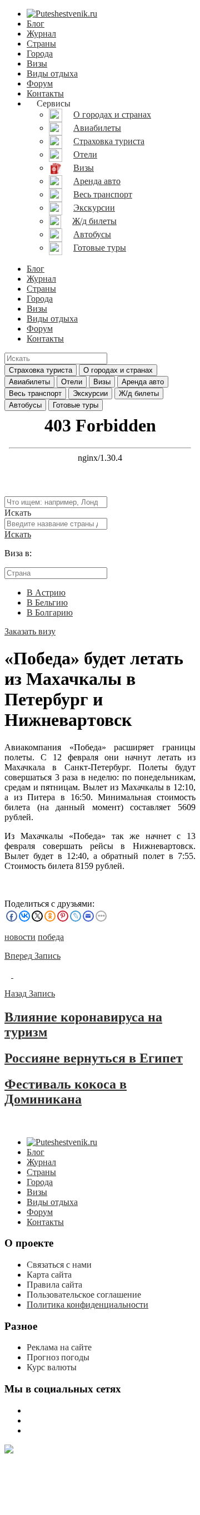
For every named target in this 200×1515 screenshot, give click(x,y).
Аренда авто (143, 382)
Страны (41, 43)
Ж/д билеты (139, 393)
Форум (40, 83)
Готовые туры (75, 405)
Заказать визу (30, 631)
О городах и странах (118, 370)
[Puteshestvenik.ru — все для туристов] (62, 13)
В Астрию (46, 592)
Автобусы (25, 405)
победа (51, 937)
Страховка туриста (40, 370)
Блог (35, 23)
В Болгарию (50, 612)
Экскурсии (90, 393)
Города (40, 53)
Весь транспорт (35, 393)
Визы (37, 63)
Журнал (41, 33)
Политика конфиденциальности (87, 1304)
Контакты (45, 93)
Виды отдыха (52, 73)
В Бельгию (47, 602)
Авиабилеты (29, 382)
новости (20, 937)
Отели (71, 382)
